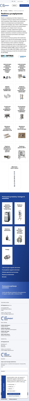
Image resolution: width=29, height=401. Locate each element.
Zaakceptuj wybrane (13, 396)
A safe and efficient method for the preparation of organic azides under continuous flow (14, 293)
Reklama (10, 388)
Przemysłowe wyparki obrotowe (11, 270)
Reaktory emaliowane (8, 274)
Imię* (2, 366)
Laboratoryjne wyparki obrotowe (11, 267)
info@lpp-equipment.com (9, 350)
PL (12, 1)
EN (14, 1)
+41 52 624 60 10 (7, 349)
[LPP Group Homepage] (7, 317)
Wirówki (4, 277)
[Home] (4, 5)
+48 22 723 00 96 (7, 312)
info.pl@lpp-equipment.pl (9, 314)
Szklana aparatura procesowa (10, 272)
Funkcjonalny (11, 384)
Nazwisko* (3, 371)
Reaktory (11, 10)
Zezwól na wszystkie (13, 394)
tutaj (24, 381)
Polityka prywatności (13, 399)
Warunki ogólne (4, 399)
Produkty (5, 10)
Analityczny (11, 386)
